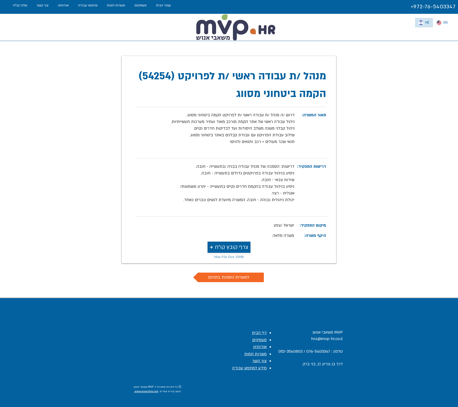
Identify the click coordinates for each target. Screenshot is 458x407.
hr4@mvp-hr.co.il (327, 338)
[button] (229, 247)
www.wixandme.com (146, 391)
